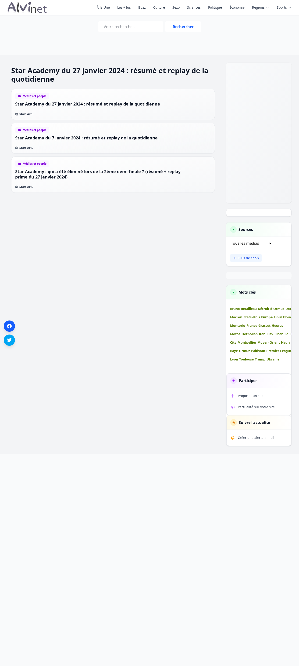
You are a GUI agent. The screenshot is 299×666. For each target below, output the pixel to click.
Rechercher (183, 26)
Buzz (142, 7)
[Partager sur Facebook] (9, 326)
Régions (258, 7)
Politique (215, 7)
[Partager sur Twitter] (9, 340)
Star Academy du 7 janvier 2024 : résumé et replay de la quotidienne (86, 138)
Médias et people (34, 96)
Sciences (194, 7)
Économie (237, 7)
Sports (282, 7)
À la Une (103, 7)
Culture (159, 7)
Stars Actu (26, 114)
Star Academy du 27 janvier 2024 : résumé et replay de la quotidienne (87, 104)
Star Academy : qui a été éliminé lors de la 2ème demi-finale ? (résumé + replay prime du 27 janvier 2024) (98, 174)
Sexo (176, 7)
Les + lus (124, 7)
